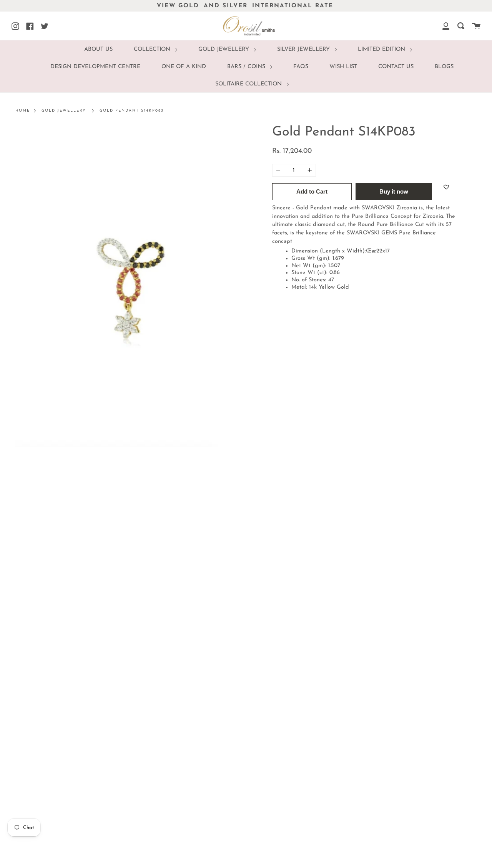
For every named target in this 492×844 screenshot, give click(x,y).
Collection (153, 49)
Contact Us (396, 67)
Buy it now (393, 191)
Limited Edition (382, 49)
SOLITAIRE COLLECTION (249, 84)
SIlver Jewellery (304, 49)
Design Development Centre (95, 67)
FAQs (300, 67)
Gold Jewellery (224, 49)
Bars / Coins (247, 67)
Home (22, 110)
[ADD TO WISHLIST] (446, 187)
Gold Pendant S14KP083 (132, 110)
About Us (98, 49)
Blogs (444, 67)
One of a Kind (183, 67)
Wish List (343, 67)
